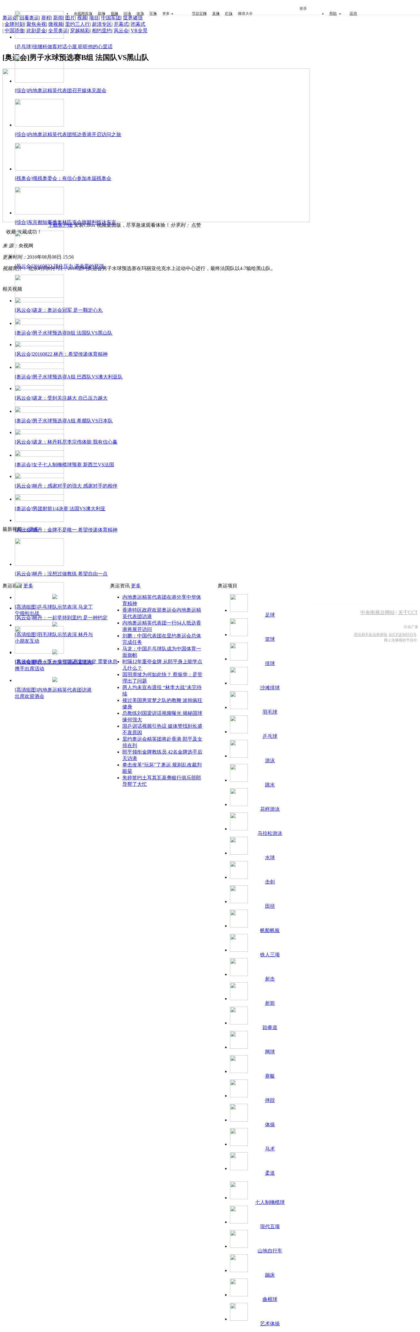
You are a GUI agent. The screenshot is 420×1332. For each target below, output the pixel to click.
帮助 (333, 13)
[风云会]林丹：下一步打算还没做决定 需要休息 (66, 661)
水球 (270, 857)
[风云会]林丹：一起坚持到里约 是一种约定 (61, 617)
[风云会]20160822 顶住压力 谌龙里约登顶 (59, 266)
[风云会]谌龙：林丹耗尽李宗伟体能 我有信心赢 (66, 442)
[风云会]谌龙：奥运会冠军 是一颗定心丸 (59, 310)
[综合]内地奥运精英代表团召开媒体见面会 (60, 90)
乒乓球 (270, 736)
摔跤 (270, 1100)
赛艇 (270, 1076)
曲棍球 (270, 1299)
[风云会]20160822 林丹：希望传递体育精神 (61, 354)
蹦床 (270, 1275)
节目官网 (199, 13)
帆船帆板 (270, 930)
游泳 (270, 760)
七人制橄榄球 (270, 1202)
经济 (127, 13)
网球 (270, 1051)
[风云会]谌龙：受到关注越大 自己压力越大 (61, 398)
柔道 (270, 1173)
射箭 (270, 1003)
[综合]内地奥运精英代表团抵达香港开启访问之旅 (68, 134)
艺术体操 (270, 1323)
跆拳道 (270, 1027)
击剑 (270, 881)
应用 (353, 13)
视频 (114, 13)
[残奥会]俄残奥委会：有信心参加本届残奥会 (63, 178)
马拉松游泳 (270, 833)
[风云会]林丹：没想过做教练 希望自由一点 (61, 573)
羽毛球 (270, 712)
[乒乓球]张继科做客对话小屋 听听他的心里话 (64, 46)
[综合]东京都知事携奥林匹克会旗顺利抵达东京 (65, 222)
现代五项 (270, 1226)
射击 (270, 978)
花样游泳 (270, 809)
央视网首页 (83, 13)
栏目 (228, 13)
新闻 (101, 13)
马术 (270, 1148)
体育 (140, 13)
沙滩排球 (270, 687)
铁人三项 (270, 954)
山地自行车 (270, 1250)
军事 (153, 13)
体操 (270, 1124)
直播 (216, 13)
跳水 (270, 784)
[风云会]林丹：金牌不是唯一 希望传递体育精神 (66, 529)
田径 (270, 906)
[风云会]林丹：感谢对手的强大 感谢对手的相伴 (66, 485)
